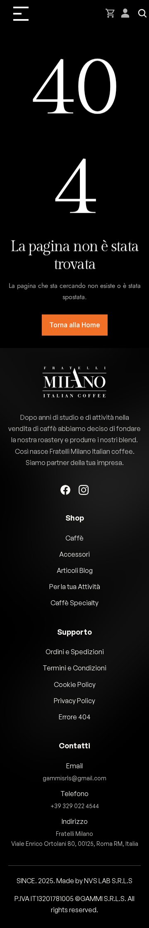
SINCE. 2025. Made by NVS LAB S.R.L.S (74, 881)
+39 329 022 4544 (74, 805)
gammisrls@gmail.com (74, 778)
